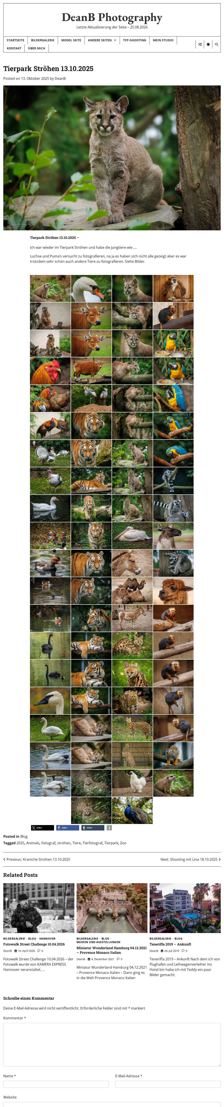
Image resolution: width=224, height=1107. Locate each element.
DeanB (60, 78)
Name (9, 1076)
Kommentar (14, 1018)
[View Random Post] (200, 44)
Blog (24, 836)
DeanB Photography (112, 16)
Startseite (15, 40)
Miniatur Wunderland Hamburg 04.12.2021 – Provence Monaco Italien (112, 950)
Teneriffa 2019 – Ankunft (170, 944)
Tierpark (111, 843)
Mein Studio (163, 40)
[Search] (216, 44)
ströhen (63, 843)
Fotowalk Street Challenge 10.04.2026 (34, 944)
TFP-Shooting (134, 40)
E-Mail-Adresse (128, 1076)
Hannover (47, 938)
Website (10, 1097)
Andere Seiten (100, 40)
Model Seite (71, 40)
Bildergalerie (42, 40)
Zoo (123, 843)
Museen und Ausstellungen (99, 942)
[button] (42, 828)
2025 (20, 843)
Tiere (76, 843)
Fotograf (48, 843)
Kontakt (14, 48)
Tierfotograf (92, 843)
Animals (32, 843)
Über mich (36, 48)
